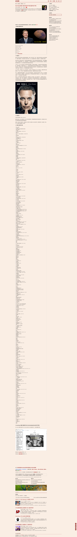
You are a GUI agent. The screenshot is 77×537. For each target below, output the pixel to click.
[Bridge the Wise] (31, 490)
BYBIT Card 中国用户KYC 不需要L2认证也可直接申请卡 (56, 18)
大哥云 (33, 469)
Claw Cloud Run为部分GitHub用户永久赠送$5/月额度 (38, 482)
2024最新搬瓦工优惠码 (28, 530)
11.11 (22, 505)
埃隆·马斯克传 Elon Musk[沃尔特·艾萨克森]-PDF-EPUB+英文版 (26, 467)
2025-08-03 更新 (23, 509)
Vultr (49, 7)
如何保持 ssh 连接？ (38, 513)
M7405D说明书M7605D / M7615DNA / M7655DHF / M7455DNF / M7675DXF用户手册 (26, 479)
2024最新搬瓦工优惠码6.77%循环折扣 (23, 524)
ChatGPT (50, 9)
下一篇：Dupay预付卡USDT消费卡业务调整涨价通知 (40, 497)
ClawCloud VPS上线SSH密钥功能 (22, 516)
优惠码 (36, 505)
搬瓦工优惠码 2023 (40, 530)
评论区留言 (35, 472)
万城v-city (35, 469)
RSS (51, 5)
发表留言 (24, 7)
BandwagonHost (32, 505)
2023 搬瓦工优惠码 (24, 530)
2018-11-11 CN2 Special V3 (26, 505)
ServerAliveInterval (24, 513)
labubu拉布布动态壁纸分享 (52, 27)
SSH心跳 (33, 513)
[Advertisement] (31, 18)
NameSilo (50, 8)
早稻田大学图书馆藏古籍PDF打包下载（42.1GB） (21, 482)
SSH (26, 513)
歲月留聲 (17, 1)
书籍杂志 (22, 3)
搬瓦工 (39, 505)
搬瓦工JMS (41, 469)
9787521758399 (20, 53)
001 (26, 7)
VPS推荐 (27, 509)
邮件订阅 (54, 5)
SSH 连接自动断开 (30, 513)
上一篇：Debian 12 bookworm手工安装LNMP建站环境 (22, 497)
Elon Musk (20, 452)
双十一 (37, 505)
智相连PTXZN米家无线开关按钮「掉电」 (54, 35)
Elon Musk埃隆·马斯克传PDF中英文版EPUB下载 (25, 5)
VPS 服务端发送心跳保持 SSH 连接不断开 (24, 507)
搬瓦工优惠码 (36, 530)
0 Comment (30, 509)
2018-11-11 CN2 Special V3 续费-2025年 (36, 479)
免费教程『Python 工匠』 (18, 483)
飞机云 (39, 469)
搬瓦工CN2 (42, 505)
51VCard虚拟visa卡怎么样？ (52, 19)
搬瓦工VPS (44, 505)
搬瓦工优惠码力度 (45, 530)
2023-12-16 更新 (17, 7)
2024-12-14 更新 (23, 526)
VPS (23, 475)
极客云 (45, 469)
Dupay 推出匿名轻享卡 (34, 483)
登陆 (18, 495)
